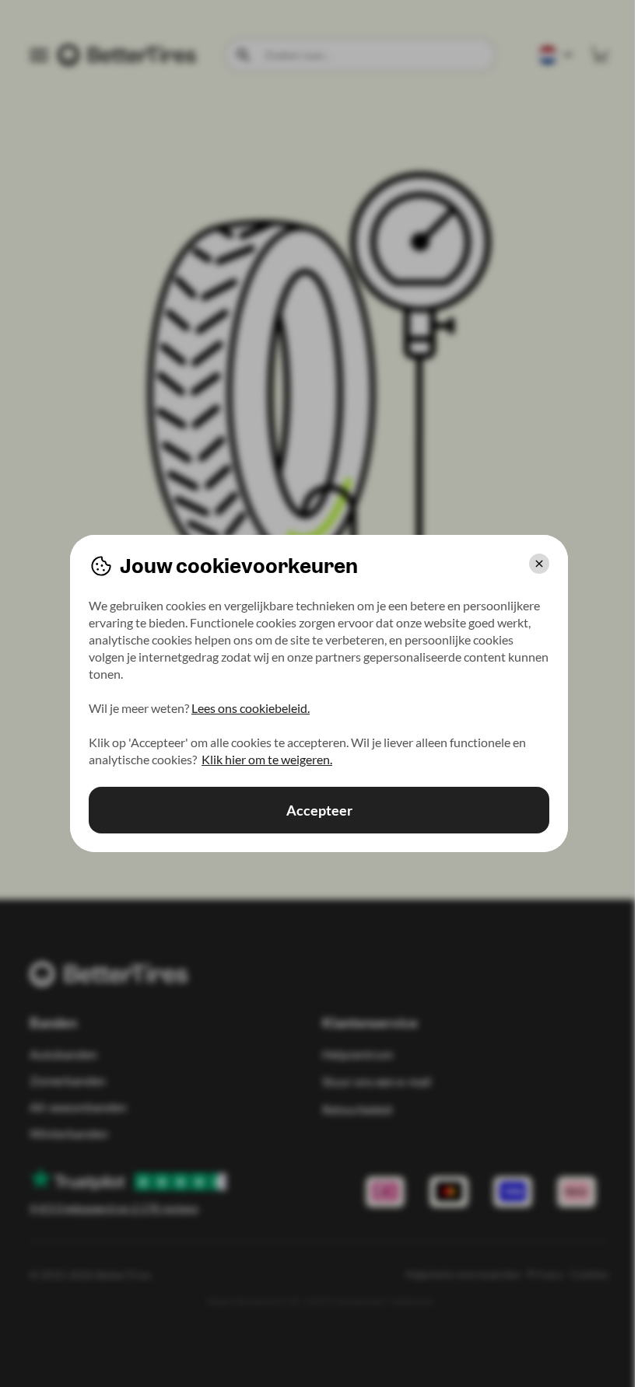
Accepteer (319, 810)
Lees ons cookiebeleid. (250, 707)
